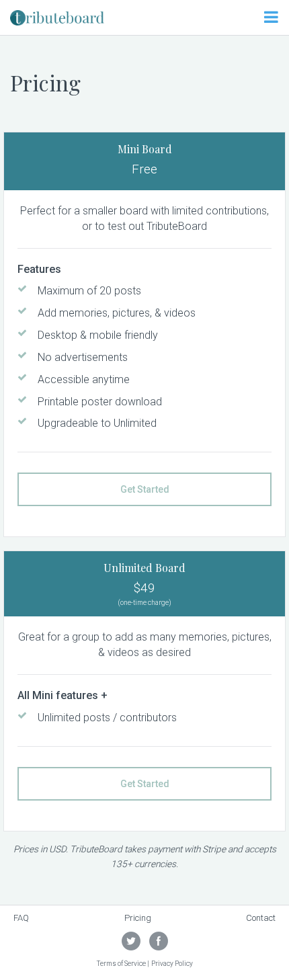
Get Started (144, 489)
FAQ (21, 918)
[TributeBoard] (57, 17)
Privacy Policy (172, 963)
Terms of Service (121, 963)
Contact (261, 918)
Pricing (137, 918)
